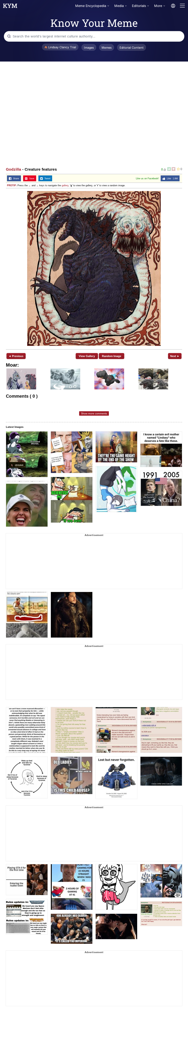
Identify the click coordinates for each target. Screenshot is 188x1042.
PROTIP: (12, 185)
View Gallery (87, 356)
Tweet (46, 178)
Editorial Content (132, 47)
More (158, 6)
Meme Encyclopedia (90, 6)
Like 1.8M (171, 178)
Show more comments (94, 413)
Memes (107, 47)
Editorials (139, 6)
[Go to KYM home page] (10, 7)
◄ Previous (15, 356)
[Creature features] (94, 268)
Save (31, 178)
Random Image (111, 356)
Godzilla (13, 169)
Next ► (175, 356)
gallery (65, 185)
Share (15, 178)
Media (119, 6)
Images (89, 47)
